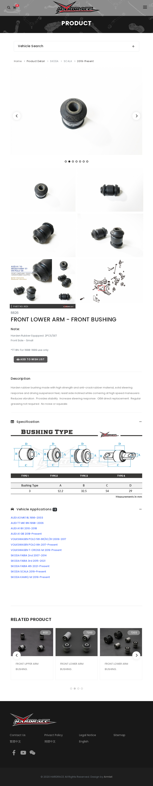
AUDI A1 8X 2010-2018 (24, 528)
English (83, 741)
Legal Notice (87, 735)
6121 (45, 632)
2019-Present (85, 61)
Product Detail (36, 61)
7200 (89, 632)
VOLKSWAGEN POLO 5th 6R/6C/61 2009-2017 (38, 539)
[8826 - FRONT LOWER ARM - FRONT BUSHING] (76, 111)
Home (18, 61)
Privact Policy (53, 735)
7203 (134, 632)
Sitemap (119, 735)
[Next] (136, 116)
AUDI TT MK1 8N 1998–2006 (27, 523)
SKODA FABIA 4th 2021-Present (30, 566)
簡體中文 (50, 741)
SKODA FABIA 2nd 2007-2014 (29, 555)
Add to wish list (32, 359)
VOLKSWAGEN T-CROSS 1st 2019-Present (36, 550)
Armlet (108, 777)
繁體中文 (15, 741)
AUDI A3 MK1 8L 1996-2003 (27, 517)
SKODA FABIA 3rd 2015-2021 (28, 560)
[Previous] (17, 116)
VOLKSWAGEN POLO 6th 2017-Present (34, 544)
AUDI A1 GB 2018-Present (26, 533)
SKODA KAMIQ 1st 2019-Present (30, 577)
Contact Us (18, 735)
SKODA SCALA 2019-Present (28, 571)
